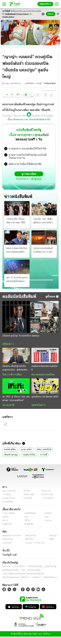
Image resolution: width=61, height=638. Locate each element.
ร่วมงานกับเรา (18, 567)
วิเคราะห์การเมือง (11, 375)
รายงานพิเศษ (8, 514)
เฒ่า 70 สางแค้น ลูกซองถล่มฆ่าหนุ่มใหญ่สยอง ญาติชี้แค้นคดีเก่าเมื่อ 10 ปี (17, 280)
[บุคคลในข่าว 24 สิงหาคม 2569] (45, 387)
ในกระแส (45, 492)
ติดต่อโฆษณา (45, 578)
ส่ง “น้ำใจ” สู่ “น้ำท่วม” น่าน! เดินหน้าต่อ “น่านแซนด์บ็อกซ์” (16, 399)
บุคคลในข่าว (37, 405)
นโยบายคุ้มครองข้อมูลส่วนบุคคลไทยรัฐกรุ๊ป (20, 575)
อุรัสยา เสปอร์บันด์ (43, 450)
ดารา (50, 455)
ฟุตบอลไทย (28, 537)
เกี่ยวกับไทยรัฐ (33, 567)
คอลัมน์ (46, 514)
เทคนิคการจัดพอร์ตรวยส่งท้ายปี (44, 369)
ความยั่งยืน (7, 503)
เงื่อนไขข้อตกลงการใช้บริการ (14, 578)
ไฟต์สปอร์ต (7, 540)
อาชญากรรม (7, 499)
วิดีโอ (26, 521)
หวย (45, 518)
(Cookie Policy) (8, 17)
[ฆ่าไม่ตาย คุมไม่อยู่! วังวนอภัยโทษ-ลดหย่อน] (30, 317)
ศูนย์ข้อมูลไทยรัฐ (9, 571)
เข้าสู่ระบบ (35, 179)
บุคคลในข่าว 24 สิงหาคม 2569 (44, 397)
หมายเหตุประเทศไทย (41, 375)
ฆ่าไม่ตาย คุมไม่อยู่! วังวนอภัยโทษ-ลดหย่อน (20, 336)
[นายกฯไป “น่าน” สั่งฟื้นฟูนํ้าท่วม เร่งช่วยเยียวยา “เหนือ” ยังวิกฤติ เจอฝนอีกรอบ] (44, 208)
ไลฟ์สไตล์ (6, 525)
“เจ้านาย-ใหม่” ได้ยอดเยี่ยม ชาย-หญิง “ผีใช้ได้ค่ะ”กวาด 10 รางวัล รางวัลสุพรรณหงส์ (16, 221)
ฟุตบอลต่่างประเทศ (10, 537)
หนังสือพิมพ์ (30, 83)
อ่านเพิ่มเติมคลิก (17, 14)
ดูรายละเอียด (29, 174)
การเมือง (6, 495)
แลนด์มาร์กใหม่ (27, 455)
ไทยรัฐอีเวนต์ (8, 555)
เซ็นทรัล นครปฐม (10, 455)
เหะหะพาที (7, 405)
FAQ (21, 571)
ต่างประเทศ (46, 495)
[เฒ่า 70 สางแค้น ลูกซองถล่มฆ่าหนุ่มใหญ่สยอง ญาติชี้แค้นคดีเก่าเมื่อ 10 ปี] (17, 267)
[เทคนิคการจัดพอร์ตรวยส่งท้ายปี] (45, 356)
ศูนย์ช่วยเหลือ (31, 571)
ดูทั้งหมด (50, 297)
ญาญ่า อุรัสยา (25, 450)
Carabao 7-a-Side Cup (34, 544)
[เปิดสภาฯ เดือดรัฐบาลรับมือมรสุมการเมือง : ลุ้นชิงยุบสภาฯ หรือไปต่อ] (16, 356)
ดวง (25, 518)
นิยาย (4, 521)
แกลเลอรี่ (6, 544)
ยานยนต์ (26, 499)
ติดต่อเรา (33, 578)
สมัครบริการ (46, 4)
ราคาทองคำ (46, 499)
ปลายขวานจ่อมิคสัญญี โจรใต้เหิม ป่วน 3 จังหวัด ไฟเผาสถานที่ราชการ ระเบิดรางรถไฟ (44, 251)
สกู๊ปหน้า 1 (7, 344)
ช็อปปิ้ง (5, 551)
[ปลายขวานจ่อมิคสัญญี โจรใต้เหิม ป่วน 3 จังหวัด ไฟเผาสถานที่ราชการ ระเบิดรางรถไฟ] (44, 238)
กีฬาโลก (26, 540)
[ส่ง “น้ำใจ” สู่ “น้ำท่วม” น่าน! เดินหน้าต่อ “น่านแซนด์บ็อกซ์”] (16, 387)
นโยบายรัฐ (27, 495)
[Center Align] (58, 14)
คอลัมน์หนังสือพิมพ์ (18, 297)
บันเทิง (39, 83)
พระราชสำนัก (8, 492)
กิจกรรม (6, 567)
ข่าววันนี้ (41, 455)
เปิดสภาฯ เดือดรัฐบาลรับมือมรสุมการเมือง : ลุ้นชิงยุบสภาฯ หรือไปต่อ (15, 369)
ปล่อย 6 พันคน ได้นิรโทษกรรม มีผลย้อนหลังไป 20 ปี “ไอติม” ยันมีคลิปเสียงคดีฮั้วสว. (17, 251)
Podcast (47, 521)
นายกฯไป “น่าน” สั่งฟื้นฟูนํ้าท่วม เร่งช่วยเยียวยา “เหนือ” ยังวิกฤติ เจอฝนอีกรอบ (44, 221)
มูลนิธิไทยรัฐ (46, 567)
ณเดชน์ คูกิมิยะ (9, 450)
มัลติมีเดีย (28, 525)
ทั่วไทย (26, 492)
